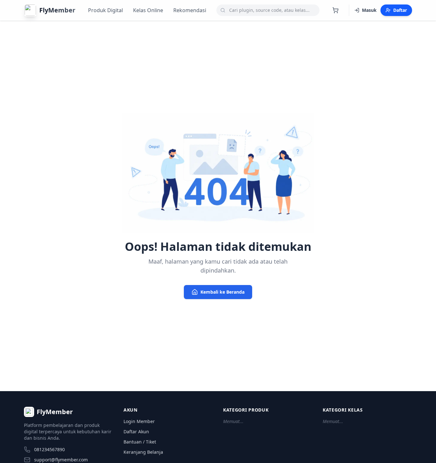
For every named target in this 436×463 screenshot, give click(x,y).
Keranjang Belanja (143, 452)
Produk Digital (105, 10)
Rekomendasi (189, 10)
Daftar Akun (136, 431)
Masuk (369, 10)
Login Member (139, 421)
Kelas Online (148, 10)
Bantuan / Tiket (140, 442)
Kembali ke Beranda (222, 292)
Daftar (400, 10)
